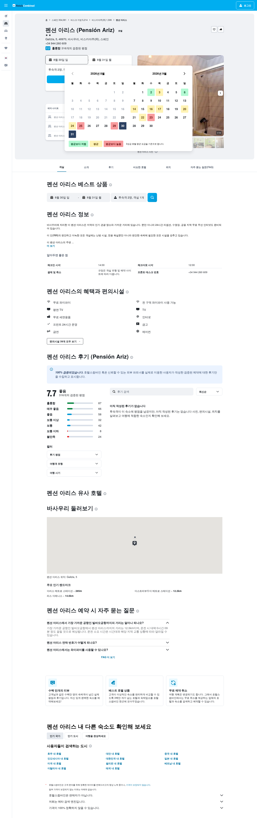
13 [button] (97, 109)
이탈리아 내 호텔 (57, 768)
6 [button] (97, 101)
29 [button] (114, 126)
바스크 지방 (76, 19)
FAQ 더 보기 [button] (108, 657)
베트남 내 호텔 (173, 763)
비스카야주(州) (99, 19)
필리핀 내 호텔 (114, 763)
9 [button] (123, 101)
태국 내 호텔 (113, 768)
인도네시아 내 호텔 (58, 758)
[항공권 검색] (5, 16)
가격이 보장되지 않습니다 (138, 784)
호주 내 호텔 (54, 753)
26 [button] (89, 126)
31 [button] (72, 134)
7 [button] (106, 101)
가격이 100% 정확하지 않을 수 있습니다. (74, 808)
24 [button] (72, 126)
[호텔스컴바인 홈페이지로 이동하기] (23, 5)
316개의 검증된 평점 (74, 48)
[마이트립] (5, 48)
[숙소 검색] (5, 23)
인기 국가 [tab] (55, 736)
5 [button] (89, 101)
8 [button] (114, 101)
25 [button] (80, 126)
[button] (6, 5)
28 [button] (106, 126)
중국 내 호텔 (171, 753)
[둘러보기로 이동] (5, 38)
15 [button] (114, 109)
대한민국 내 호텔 (115, 758)
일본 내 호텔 (171, 758)
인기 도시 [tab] (73, 736)
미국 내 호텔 (54, 763)
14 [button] (106, 109)
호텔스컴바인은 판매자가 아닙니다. (71, 795)
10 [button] (72, 109)
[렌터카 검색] (5, 30)
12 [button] (89, 109)
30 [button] (122, 126)
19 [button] (89, 117)
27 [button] (97, 126)
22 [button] (114, 117)
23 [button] (122, 117)
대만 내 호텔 (113, 753)
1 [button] (114, 92)
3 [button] (72, 101)
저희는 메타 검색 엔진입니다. (67, 801)
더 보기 (51, 245)
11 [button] (80, 109)
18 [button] (80, 117)
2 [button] (123, 92)
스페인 (55, 19)
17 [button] (72, 117)
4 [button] (81, 101)
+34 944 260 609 (55, 43)
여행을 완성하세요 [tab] (95, 736)
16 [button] (122, 109)
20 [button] (97, 117)
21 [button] (106, 117)
